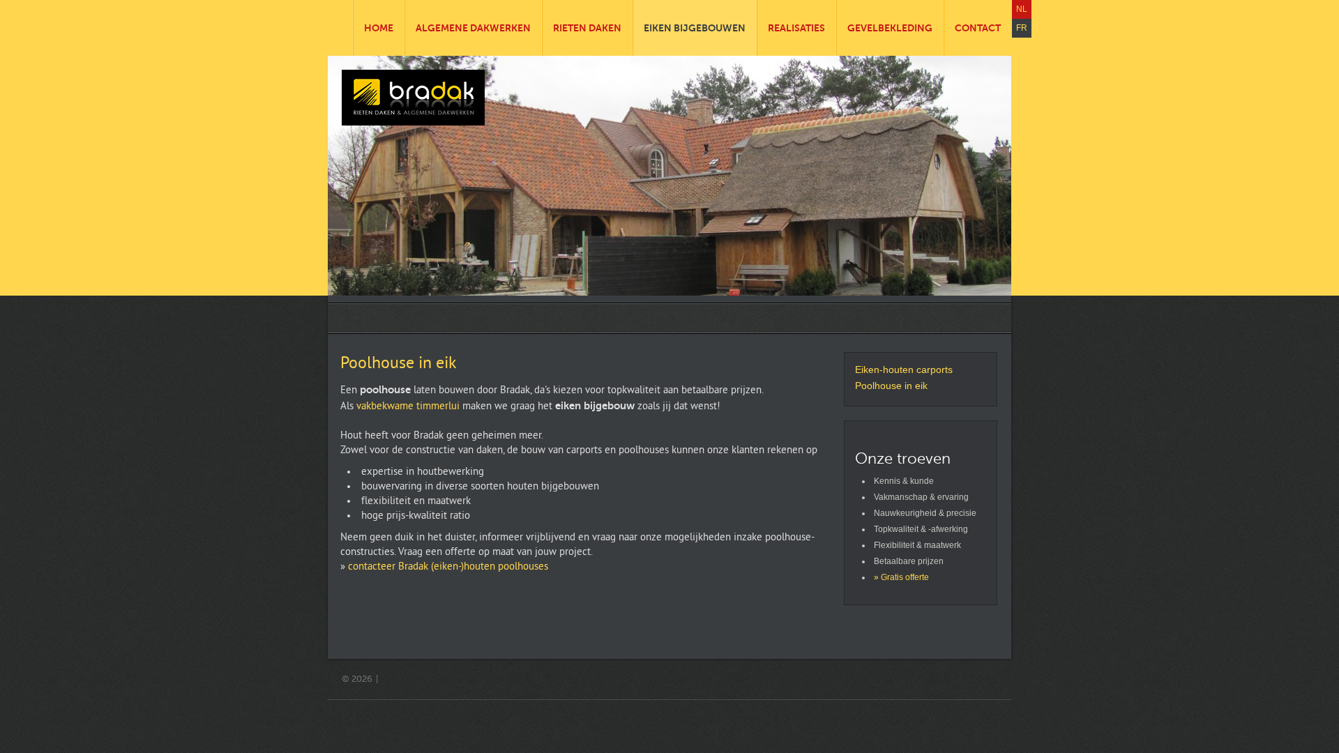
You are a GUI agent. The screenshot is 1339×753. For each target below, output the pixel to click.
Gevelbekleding (889, 27)
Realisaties (796, 27)
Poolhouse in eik (398, 363)
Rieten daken (587, 27)
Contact (978, 27)
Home (378, 27)
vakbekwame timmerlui (408, 406)
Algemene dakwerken (473, 27)
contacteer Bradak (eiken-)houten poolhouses (448, 567)
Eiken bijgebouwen (695, 27)
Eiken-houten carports (904, 369)
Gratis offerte (905, 577)
